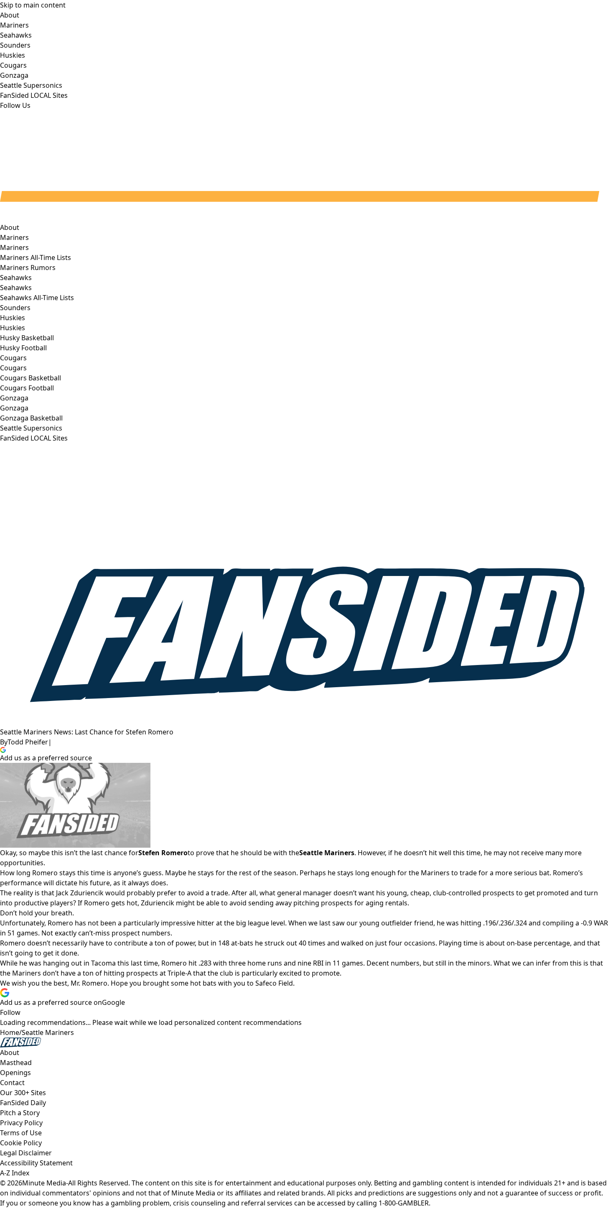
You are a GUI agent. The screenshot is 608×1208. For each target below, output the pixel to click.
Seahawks (16, 287)
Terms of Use (21, 1132)
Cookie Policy (21, 1142)
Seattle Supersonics (31, 428)
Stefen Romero (163, 852)
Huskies (12, 327)
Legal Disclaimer (26, 1152)
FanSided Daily (23, 1102)
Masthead (16, 1062)
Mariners (14, 247)
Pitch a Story (20, 1112)
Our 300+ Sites (23, 1092)
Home (9, 1032)
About (9, 227)
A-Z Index (14, 1172)
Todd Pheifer (28, 742)
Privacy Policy (21, 1122)
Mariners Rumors (28, 267)
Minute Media (44, 1183)
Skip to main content (33, 5)
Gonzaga (14, 408)
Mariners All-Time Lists (35, 257)
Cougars (13, 367)
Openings (15, 1072)
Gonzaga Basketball (31, 418)
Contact (12, 1082)
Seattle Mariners (48, 1032)
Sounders (15, 307)
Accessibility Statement (36, 1162)
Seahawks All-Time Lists (37, 297)
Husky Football (23, 347)
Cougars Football (27, 387)
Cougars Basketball (30, 377)
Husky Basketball (27, 337)
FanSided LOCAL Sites (34, 438)
